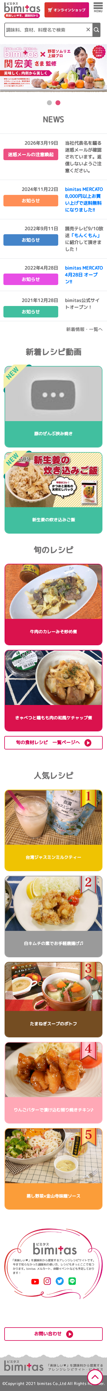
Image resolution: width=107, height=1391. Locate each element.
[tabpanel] (53, 68)
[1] (96, 30)
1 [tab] (49, 103)
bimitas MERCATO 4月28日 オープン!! (84, 275)
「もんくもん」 (86, 235)
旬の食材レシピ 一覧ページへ (50, 742)
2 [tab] (58, 103)
